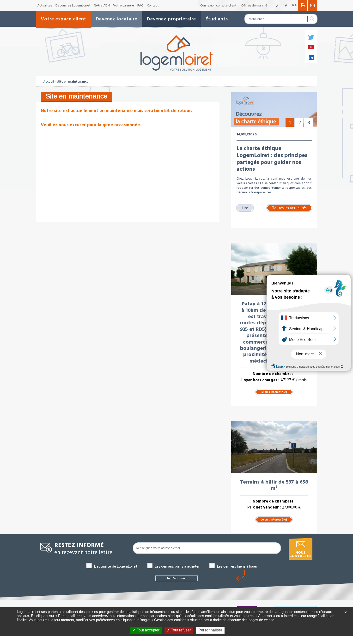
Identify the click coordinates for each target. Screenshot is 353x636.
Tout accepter (147, 630)
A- (278, 5)
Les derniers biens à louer (237, 566)
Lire (245, 208)
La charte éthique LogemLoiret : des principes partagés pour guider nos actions (272, 158)
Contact (153, 5)
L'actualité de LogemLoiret (115, 566)
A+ (294, 5)
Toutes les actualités (289, 208)
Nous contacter (300, 554)
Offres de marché (254, 5)
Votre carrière (123, 5)
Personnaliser (210, 630)
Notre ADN (102, 5)
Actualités (44, 5)
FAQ (140, 5)
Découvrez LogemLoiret (73, 5)
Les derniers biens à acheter (177, 566)
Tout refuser (180, 630)
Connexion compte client (218, 5)
